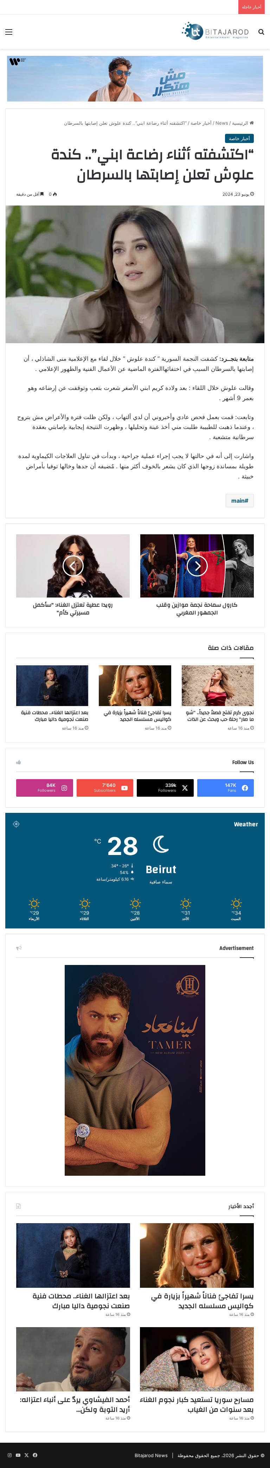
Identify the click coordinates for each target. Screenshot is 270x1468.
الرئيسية (241, 123)
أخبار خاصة (201, 123)
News (222, 123)
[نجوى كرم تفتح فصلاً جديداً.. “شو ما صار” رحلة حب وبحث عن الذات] (218, 685)
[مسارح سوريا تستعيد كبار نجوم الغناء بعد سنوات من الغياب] (197, 1359)
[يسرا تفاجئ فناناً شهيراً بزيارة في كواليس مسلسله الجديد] (135, 685)
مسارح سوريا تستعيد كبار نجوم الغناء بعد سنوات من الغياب (197, 1404)
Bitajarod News (151, 1455)
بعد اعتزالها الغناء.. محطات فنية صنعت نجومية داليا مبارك (54, 716)
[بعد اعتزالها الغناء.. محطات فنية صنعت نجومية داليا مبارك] (52, 685)
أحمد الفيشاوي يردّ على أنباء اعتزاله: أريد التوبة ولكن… (75, 1404)
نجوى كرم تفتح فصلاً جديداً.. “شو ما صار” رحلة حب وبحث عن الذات (220, 716)
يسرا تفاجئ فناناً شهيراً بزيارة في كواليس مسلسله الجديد (137, 716)
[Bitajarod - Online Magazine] (215, 31)
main (238, 500)
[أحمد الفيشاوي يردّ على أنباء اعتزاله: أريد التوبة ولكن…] (73, 1359)
